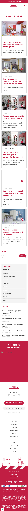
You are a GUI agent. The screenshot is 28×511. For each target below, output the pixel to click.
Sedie (5, 286)
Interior (6, 270)
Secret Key (14, 482)
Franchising (14, 436)
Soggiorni (7, 293)
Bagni (5, 290)
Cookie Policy (14, 476)
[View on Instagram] (14, 364)
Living (5, 300)
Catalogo (14, 427)
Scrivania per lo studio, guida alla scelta (12, 335)
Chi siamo (14, 430)
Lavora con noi (14, 448)
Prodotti (14, 421)
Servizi (14, 439)
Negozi (14, 433)
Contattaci (14, 445)
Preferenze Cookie (14, 479)
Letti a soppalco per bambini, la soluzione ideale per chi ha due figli (13, 81)
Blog (11, 10)
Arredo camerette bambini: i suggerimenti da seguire (13, 232)
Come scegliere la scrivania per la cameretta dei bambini (13, 155)
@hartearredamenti (14, 347)
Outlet (14, 451)
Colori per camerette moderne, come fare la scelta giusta (13, 45)
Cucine (5, 280)
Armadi (5, 273)
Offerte (14, 424)
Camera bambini (7, 39)
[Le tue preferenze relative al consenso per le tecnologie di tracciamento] (2, 509)
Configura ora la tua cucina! (14, 1)
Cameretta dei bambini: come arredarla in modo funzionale (13, 193)
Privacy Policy (14, 474)
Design (5, 296)
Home (6, 10)
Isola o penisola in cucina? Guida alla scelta (13, 330)
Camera (6, 283)
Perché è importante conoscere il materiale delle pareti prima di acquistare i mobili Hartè (13, 312)
